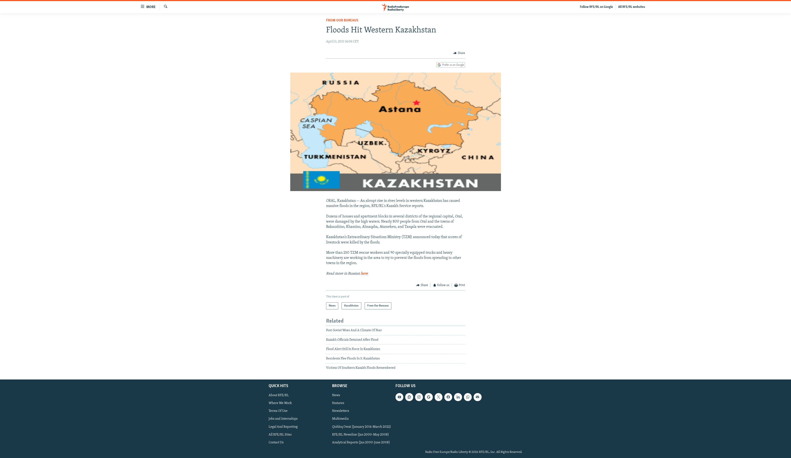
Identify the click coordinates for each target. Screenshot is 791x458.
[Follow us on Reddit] (409, 397)
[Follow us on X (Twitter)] (438, 397)
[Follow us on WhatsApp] (468, 397)
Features (338, 403)
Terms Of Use (278, 411)
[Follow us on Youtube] (399, 397)
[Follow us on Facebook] (448, 397)
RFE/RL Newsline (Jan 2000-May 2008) (360, 434)
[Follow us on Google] (429, 397)
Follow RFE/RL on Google (596, 7)
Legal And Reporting (283, 427)
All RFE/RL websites (631, 7)
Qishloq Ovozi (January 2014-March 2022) (361, 427)
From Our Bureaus (342, 20)
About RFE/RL (279, 395)
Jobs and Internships (283, 419)
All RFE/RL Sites (280, 434)
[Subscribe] (477, 397)
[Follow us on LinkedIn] (458, 397)
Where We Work (280, 403)
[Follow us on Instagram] (419, 397)
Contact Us (276, 442)
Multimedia (340, 419)
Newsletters (340, 411)
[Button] (459, 53)
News (336, 395)
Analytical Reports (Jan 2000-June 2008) (361, 442)
